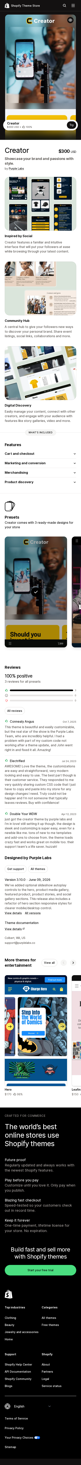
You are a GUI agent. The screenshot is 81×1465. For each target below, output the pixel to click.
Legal (45, 1379)
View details (13, 913)
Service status (52, 1386)
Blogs (8, 1386)
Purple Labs (16, 168)
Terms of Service (16, 1418)
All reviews (14, 710)
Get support (15, 869)
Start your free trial (40, 1270)
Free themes (50, 1325)
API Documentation (18, 1371)
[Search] (64, 5)
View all (49, 962)
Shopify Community (18, 1379)
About (46, 1364)
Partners (47, 1371)
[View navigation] (73, 5)
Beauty (9, 1325)
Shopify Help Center (18, 1364)
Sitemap (10, 1447)
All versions (33, 913)
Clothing (10, 1317)
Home (9, 1339)
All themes (38, 869)
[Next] (73, 963)
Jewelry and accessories (22, 1332)
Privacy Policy (14, 1428)
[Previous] (64, 963)
